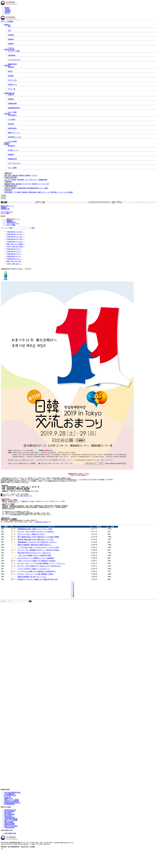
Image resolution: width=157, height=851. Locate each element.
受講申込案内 (12, 128)
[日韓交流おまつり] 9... (14, 249)
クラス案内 (11, 119)
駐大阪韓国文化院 (10, 795)
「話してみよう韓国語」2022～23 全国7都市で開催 (34, 555)
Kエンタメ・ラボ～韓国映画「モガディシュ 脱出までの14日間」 (39, 550)
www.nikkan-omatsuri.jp (24, 495)
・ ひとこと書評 (9, 225)
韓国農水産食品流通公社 (12, 802)
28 (73, 593)
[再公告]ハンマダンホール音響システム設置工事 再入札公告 (38, 579)
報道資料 (8, 10)
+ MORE (32, 228)
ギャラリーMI (12, 80)
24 (73, 587)
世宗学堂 (8, 190)
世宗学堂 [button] (7, 113)
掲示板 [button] (6, 144)
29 (73, 595)
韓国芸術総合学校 (10, 810)
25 (73, 589)
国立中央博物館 (9, 811)
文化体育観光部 (9, 794)
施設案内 (11, 39)
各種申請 (8, 182)
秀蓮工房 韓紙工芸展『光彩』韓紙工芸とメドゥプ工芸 (35, 539)
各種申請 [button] (7, 65)
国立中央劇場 (8, 821)
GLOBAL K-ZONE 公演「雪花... (15, 246)
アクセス (11, 48)
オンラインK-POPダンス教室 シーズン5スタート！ (34, 568)
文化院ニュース (13, 150)
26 (73, 590)
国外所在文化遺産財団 (11, 801)
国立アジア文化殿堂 (10, 826)
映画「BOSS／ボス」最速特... (15, 244)
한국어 (16, 21)
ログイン (7, 13)
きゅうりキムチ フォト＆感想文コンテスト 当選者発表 (36, 558)
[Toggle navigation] (18, 20)
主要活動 (11, 35)
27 (73, 592)
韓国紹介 (7, 7)
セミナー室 (11, 89)
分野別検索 (11, 55)
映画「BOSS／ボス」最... (14, 261)
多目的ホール (12, 84)
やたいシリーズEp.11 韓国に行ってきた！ (31, 534)
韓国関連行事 (12, 159)
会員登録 (7, 12)
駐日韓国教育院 (9, 804)
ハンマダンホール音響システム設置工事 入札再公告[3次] (36, 571)
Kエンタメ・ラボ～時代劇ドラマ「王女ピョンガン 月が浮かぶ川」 (39, 566)
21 (73, 583)
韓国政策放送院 (9, 824)
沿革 (9, 30)
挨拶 (9, 26)
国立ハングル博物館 (10, 820)
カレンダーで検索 (14, 51)
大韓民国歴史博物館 (10, 818)
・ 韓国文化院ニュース (12, 219)
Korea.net (7, 797)
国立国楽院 (8, 816)
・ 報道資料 (8, 220)
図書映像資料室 (11, 186)
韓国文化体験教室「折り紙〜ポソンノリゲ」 (32, 576)
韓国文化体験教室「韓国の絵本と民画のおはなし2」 (35, 545)
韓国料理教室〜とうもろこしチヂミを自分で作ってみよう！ (37, 542)
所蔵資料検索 (12, 103)
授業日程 (11, 124)
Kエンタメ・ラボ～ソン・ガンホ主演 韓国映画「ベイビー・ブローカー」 (42, 563)
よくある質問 (12, 141)
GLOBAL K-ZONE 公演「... (14, 263)
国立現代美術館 (9, 823)
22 (73, 584)
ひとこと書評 (12, 112)
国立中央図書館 (9, 814)
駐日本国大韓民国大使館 (12, 792)
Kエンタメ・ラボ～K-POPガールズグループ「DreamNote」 (36, 531)
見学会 (10, 71)
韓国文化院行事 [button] (9, 49)
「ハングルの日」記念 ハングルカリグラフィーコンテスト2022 (38, 547)
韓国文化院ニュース (7, 206)
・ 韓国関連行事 (9, 222)
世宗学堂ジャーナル (14, 137)
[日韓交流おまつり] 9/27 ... (15, 231)
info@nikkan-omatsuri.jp (42, 522)
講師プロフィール (14, 132)
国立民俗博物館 (9, 817)
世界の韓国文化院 (10, 833)
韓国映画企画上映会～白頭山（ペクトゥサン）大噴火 (35, 529)
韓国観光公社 (8, 798)
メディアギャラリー (14, 59)
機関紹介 (8, 173)
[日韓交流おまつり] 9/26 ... (15, 239)
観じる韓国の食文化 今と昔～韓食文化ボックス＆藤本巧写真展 (38, 537)
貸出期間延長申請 (14, 108)
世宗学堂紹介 (12, 115)
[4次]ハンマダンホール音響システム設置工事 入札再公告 (36, 560)
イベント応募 (7, 228)
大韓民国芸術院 (9, 827)
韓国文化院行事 (11, 177)
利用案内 (11, 43)
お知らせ (11, 94)
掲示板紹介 (11, 145)
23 (73, 586)
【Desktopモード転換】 (28, 846)
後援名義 (11, 67)
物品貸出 (11, 75)
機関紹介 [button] (7, 24)
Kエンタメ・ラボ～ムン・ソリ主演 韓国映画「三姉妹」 (36, 574)
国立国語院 (8, 813)
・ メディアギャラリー (12, 223)
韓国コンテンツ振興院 (11, 799)
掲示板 (7, 9)
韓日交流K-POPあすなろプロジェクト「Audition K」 (35, 553)
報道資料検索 (12, 64)
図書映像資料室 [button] (9, 93)
